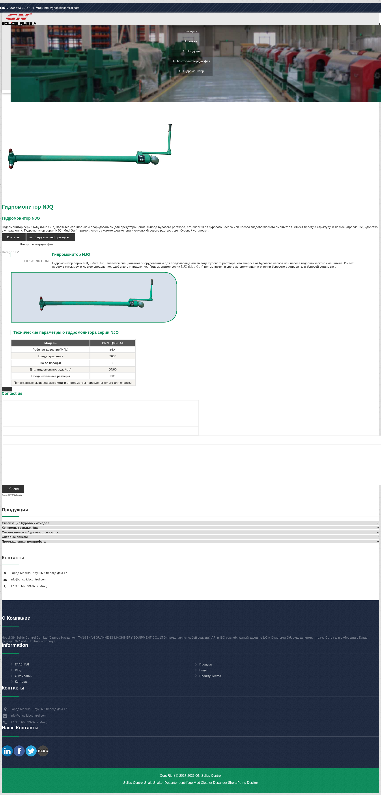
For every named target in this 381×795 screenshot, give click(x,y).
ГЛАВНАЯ (22, 664)
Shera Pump (237, 782)
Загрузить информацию (52, 237)
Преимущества (210, 676)
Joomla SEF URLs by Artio (12, 495)
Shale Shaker (154, 782)
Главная (191, 41)
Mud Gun (98, 263)
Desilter (252, 782)
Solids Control (133, 782)
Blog (18, 670)
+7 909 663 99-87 (17, 7)
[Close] (7, 389)
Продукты (193, 51)
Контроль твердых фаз (193, 61)
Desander (220, 782)
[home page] (19, 24)
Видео (203, 670)
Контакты (13, 237)
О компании (23, 676)
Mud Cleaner (203, 782)
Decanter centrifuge (178, 782)
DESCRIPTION (36, 261)
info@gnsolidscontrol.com (56, 7)
